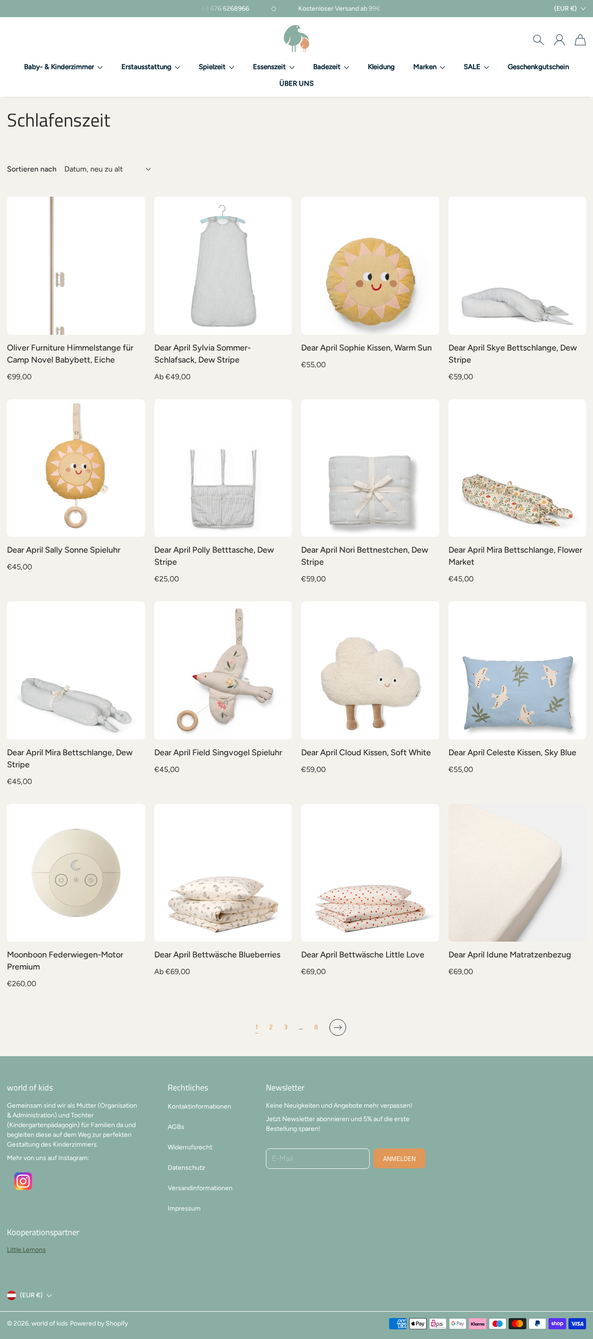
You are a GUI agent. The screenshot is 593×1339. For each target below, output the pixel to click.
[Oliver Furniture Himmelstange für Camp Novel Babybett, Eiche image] (76, 266)
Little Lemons (26, 1250)
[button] (63, 67)
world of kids (50, 1323)
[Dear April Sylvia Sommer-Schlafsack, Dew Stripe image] (223, 266)
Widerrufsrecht (190, 1147)
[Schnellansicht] (132, 322)
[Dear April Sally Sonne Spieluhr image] (76, 468)
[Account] (559, 39)
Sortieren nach (32, 169)
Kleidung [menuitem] (381, 67)
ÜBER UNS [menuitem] (296, 83)
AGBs (176, 1127)
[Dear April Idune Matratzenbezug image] (517, 873)
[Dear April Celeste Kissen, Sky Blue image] (517, 670)
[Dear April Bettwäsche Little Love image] (370, 873)
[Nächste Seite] (337, 1027)
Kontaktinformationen (199, 1106)
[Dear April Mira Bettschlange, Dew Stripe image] (76, 670)
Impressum (184, 1208)
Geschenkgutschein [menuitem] (538, 67)
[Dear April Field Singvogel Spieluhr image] (223, 670)
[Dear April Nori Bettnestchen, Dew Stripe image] (370, 468)
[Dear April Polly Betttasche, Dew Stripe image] (223, 468)
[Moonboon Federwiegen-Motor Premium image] (76, 873)
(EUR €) (31, 1295)
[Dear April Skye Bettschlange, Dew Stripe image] (517, 266)
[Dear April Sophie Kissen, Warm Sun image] (370, 266)
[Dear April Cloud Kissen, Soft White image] (370, 670)
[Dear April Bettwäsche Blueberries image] (223, 873)
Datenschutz (186, 1168)
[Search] (538, 39)
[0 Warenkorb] (580, 39)
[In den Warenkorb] (132, 302)
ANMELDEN (399, 1158)
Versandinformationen (200, 1188)
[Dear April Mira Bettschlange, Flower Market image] (517, 468)
